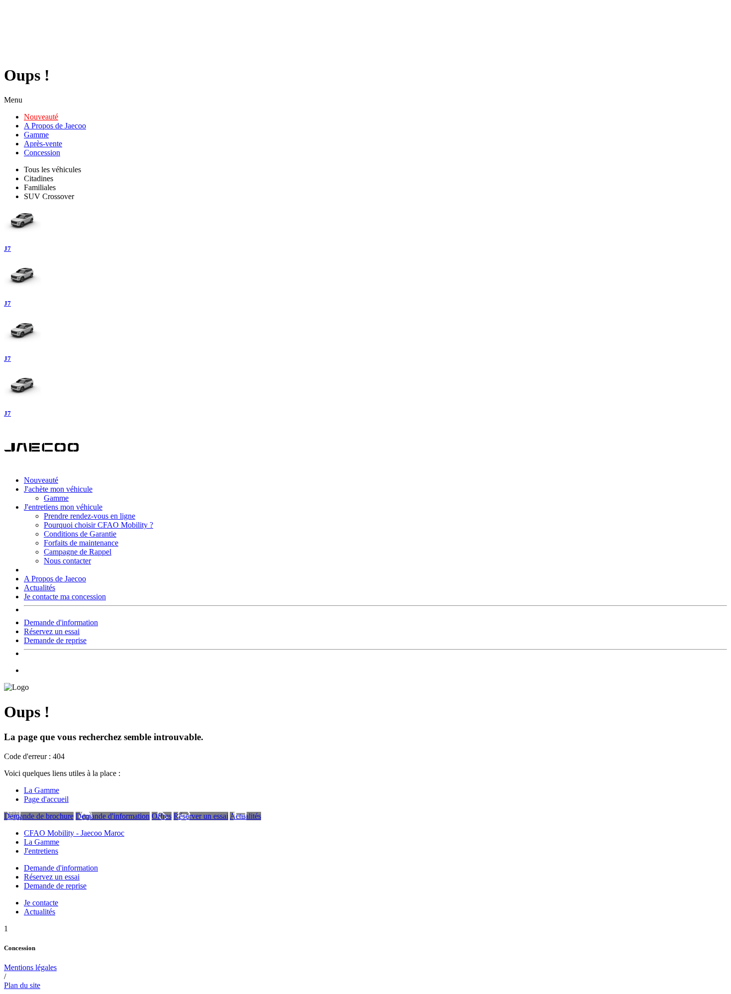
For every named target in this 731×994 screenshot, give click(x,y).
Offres (162, 816)
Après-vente (43, 143)
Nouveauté (41, 116)
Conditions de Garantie (80, 534)
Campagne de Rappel (77, 552)
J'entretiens (41, 851)
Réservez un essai (52, 631)
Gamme (36, 134)
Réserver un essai (201, 816)
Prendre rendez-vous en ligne (89, 516)
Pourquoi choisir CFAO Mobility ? (98, 525)
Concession (42, 152)
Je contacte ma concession (65, 596)
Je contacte (41, 902)
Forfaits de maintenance (81, 543)
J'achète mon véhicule (58, 489)
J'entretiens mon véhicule (63, 507)
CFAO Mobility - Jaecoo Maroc (74, 833)
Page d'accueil (46, 799)
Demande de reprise (55, 640)
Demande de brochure (39, 816)
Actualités (39, 587)
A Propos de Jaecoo (55, 125)
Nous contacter (67, 560)
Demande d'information (61, 622)
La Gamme (41, 790)
